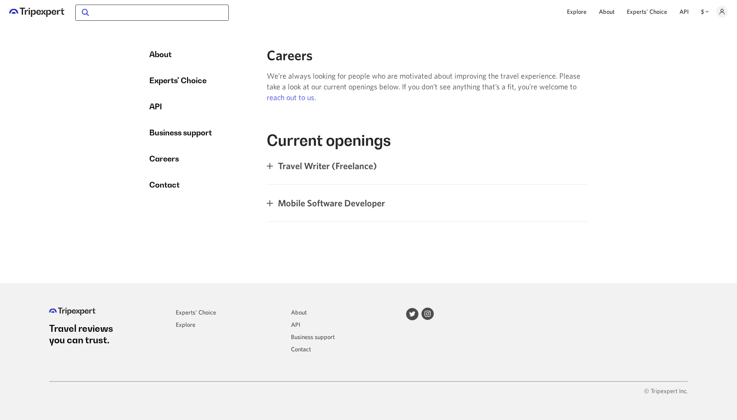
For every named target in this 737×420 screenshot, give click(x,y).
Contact (164, 184)
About (607, 11)
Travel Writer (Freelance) (326, 165)
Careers (164, 158)
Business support (180, 132)
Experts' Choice (647, 11)
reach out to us (290, 97)
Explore (577, 11)
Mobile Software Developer (330, 203)
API (684, 11)
